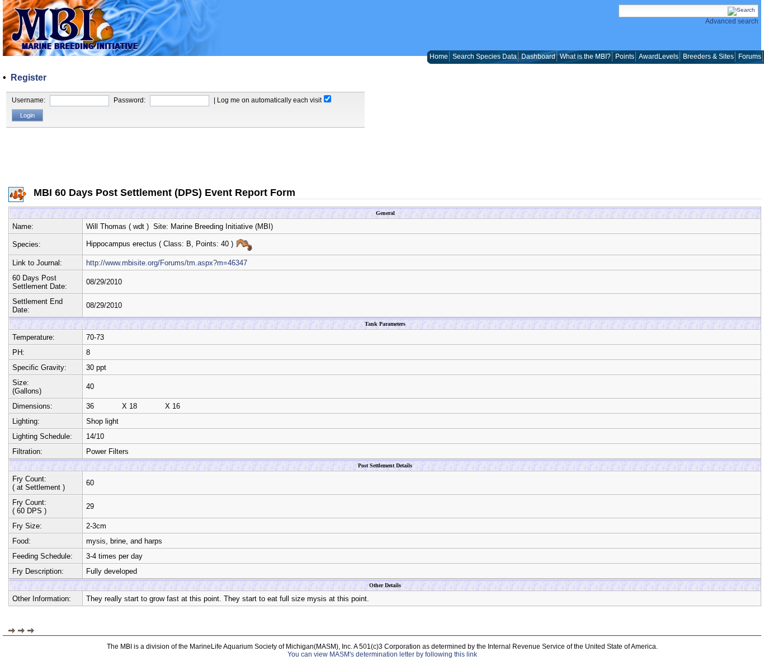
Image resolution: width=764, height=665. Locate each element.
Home (439, 56)
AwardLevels (658, 56)
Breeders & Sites (708, 56)
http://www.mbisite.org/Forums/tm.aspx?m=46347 (166, 263)
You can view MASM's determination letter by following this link (382, 654)
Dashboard (538, 56)
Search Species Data (484, 56)
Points (624, 56)
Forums (749, 56)
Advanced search (731, 21)
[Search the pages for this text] (741, 10)
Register (28, 77)
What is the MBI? (585, 56)
